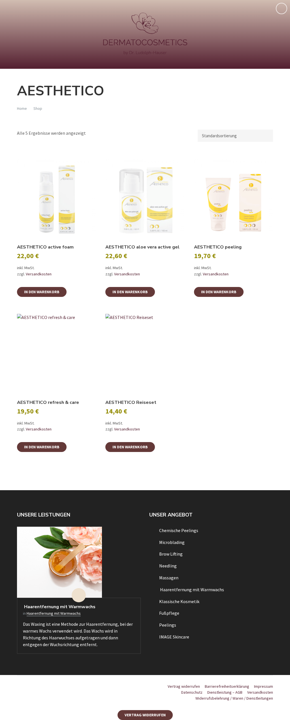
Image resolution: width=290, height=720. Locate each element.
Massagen (168, 577)
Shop (37, 108)
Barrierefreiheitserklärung (227, 686)
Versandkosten (39, 274)
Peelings (167, 625)
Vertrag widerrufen (184, 686)
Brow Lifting (171, 554)
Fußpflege (169, 613)
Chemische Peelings (178, 530)
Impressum (263, 686)
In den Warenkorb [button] (41, 291)
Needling (168, 566)
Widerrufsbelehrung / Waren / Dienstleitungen (234, 698)
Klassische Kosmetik (179, 601)
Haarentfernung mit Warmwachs (59, 607)
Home (22, 108)
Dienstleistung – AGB (224, 692)
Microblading (172, 542)
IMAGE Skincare (174, 637)
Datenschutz (191, 692)
